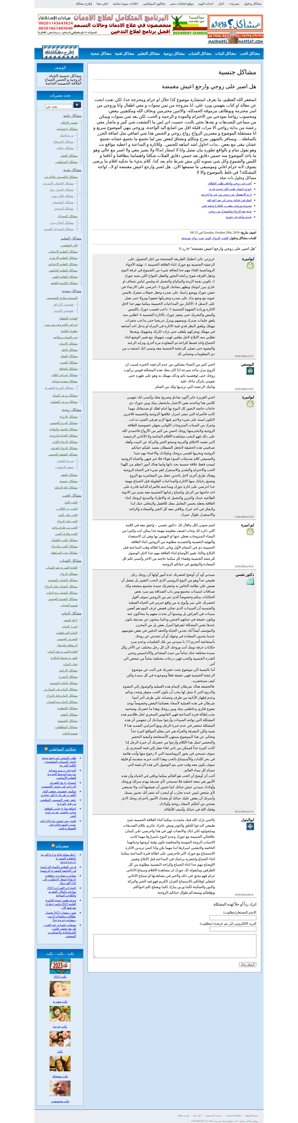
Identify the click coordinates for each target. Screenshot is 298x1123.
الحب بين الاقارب (67, 508)
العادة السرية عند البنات (62, 651)
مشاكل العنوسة (68, 721)
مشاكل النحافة (68, 368)
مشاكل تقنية (124, 53)
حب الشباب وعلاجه (65, 337)
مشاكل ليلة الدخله (66, 487)
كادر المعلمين (69, 245)
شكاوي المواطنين (154, 3)
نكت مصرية (60, 1001)
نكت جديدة (60, 1026)
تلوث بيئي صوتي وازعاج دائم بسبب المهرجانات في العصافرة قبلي (58, 824)
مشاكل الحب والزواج (64, 546)
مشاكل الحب (250, 53)
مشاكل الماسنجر (63, 202)
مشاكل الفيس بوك (62, 189)
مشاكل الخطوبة (67, 708)
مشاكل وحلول (253, 3)
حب (201, 238)
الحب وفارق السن (66, 534)
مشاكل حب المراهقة (64, 552)
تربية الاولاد (67, 135)
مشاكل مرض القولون (64, 402)
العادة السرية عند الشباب (62, 567)
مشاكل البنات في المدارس (61, 689)
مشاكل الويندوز (64, 208)
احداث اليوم (205, 3)
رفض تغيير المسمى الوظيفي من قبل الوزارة (58, 801)
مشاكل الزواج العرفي (64, 448)
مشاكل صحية (101, 53)
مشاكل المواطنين (66, 162)
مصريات (234, 3)
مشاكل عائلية (65, 148)
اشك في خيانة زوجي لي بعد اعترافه (229, 200)
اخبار (221, 3)
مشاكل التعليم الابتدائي (63, 251)
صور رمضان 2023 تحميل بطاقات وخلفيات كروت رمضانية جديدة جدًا (60, 916)
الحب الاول (71, 502)
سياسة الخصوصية (214, 1115)
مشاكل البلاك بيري (62, 222)
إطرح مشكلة (84, 3)
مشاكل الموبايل (67, 216)
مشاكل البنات (225, 53)
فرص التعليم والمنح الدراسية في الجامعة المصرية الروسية (58, 868)
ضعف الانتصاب (64, 467)
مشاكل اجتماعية (67, 129)
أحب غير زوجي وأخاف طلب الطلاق (230, 183)
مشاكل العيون (69, 362)
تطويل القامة (69, 331)
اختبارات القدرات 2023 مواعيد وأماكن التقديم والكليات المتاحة (61, 891)
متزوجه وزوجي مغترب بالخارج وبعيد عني (227, 205)
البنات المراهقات (67, 632)
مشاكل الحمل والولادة (64, 429)
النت (208, 238)
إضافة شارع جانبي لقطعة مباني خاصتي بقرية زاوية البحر (60, 812)
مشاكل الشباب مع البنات (62, 592)
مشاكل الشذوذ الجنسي (63, 599)
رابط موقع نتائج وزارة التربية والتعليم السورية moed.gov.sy (58, 858)
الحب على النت (68, 515)
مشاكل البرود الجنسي (64, 423)
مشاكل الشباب (200, 53)
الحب (225, 238)
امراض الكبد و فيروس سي (61, 324)
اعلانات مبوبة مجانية (125, 3)
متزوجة (186, 238)
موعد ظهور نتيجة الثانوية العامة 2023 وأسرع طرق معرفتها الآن (60, 904)
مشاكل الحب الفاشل (64, 540)
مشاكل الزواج (69, 574)
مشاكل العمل (69, 155)
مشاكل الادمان (68, 343)
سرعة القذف (65, 461)
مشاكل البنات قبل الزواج (62, 695)
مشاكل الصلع (69, 356)
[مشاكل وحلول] (236, 43)
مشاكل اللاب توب (62, 196)
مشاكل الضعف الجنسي (63, 454)
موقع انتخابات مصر (182, 3)
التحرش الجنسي (67, 639)
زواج (195, 238)
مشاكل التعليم (149, 53)
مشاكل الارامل (68, 670)
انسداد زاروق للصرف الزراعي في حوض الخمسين (58, 784)
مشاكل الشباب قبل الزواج (61, 586)
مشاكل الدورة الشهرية (59, 388)
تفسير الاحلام (69, 122)
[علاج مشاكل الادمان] (123, 34)
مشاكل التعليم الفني (65, 276)
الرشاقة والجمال (67, 645)
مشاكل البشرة (68, 677)
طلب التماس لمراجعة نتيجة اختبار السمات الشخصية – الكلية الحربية (59, 761)
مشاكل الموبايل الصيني (59, 229)
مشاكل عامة (250, 65)
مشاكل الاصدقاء (63, 141)
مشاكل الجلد (69, 350)
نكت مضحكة (60, 1076)
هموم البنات (70, 733)
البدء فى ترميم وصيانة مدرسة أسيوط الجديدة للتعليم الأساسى (61, 774)
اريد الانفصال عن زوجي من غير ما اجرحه (226, 194)
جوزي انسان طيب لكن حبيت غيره (230, 189)
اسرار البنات (70, 626)
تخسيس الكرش (64, 310)
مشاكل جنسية (69, 481)
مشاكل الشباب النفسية (63, 580)
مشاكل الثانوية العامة (64, 283)
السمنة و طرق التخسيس (62, 298)
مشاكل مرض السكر (65, 395)
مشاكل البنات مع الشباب (62, 702)
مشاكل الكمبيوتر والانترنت (61, 177)
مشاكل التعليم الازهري (63, 258)
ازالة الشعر (70, 620)
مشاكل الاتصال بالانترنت (58, 183)
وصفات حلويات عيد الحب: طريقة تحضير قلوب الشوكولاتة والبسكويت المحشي (60, 930)
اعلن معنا (102, 3)
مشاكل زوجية (174, 53)
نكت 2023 (60, 976)
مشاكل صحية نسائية (65, 381)
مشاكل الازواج (69, 416)
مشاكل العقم (69, 475)
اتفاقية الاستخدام (234, 1115)
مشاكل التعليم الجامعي (63, 270)
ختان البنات (70, 664)
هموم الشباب (69, 605)
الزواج (216, 238)
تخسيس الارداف (63, 304)
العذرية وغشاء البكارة (64, 658)
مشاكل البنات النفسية (64, 683)
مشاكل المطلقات (66, 727)
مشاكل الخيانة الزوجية (64, 435)
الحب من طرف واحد (65, 527)
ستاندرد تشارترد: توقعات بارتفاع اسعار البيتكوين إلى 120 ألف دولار (59, 879)
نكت (60, 1051)
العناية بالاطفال (68, 318)
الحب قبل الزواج (67, 521)
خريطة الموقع (252, 1115)
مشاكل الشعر (69, 714)
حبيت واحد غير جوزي (239, 217)
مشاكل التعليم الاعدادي (63, 264)
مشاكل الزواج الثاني (65, 442)
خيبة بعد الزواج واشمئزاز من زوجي (230, 211)
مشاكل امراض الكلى (64, 375)
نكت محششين (60, 1101)
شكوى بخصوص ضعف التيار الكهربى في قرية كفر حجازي (58, 793)
